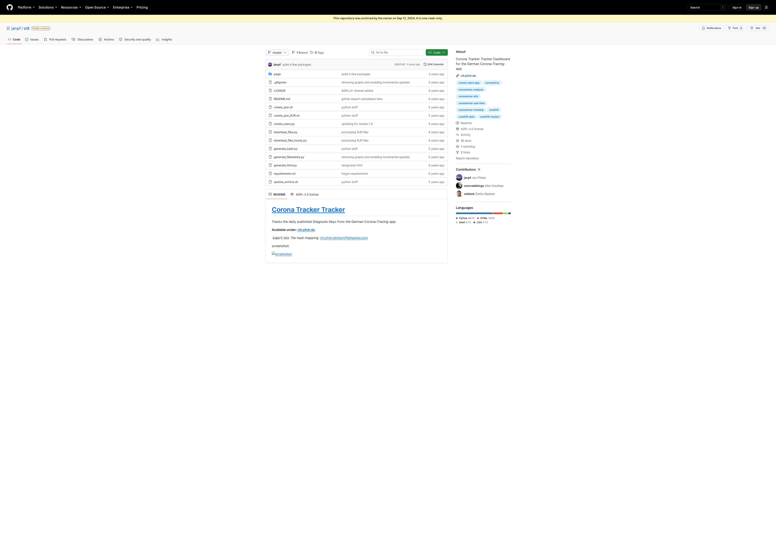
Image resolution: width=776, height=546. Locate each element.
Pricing (142, 7)
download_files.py (285, 132)
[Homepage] (9, 7)
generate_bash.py (286, 148)
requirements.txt (285, 173)
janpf (16, 28)
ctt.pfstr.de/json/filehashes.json (344, 238)
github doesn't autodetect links (362, 99)
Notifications (714, 28)
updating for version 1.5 (357, 123)
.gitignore (280, 82)
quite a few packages (296, 64)
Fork (737, 28)
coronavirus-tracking (471, 109)
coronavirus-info (468, 96)
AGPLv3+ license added (357, 90)
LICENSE (280, 90)
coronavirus (492, 82)
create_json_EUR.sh (286, 115)
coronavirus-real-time (472, 103)
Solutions (46, 7)
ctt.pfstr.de (306, 230)
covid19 (494, 109)
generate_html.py (285, 165)
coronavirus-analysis (471, 89)
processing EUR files (355, 132)
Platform (24, 7)
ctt (27, 28)
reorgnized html (352, 165)
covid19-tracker (489, 116)
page (277, 74)
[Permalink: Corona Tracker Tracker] (269, 209)
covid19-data (466, 116)
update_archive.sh (286, 182)
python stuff (350, 107)
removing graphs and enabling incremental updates (376, 82)
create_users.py (284, 123)
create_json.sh (283, 107)
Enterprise (121, 7)
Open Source (95, 7)
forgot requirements (355, 173)
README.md (282, 99)
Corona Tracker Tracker (308, 210)
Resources (69, 7)
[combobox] (398, 52)
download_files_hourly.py (290, 140)
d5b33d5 (400, 64)
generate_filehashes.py (289, 157)
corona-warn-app (469, 82)
